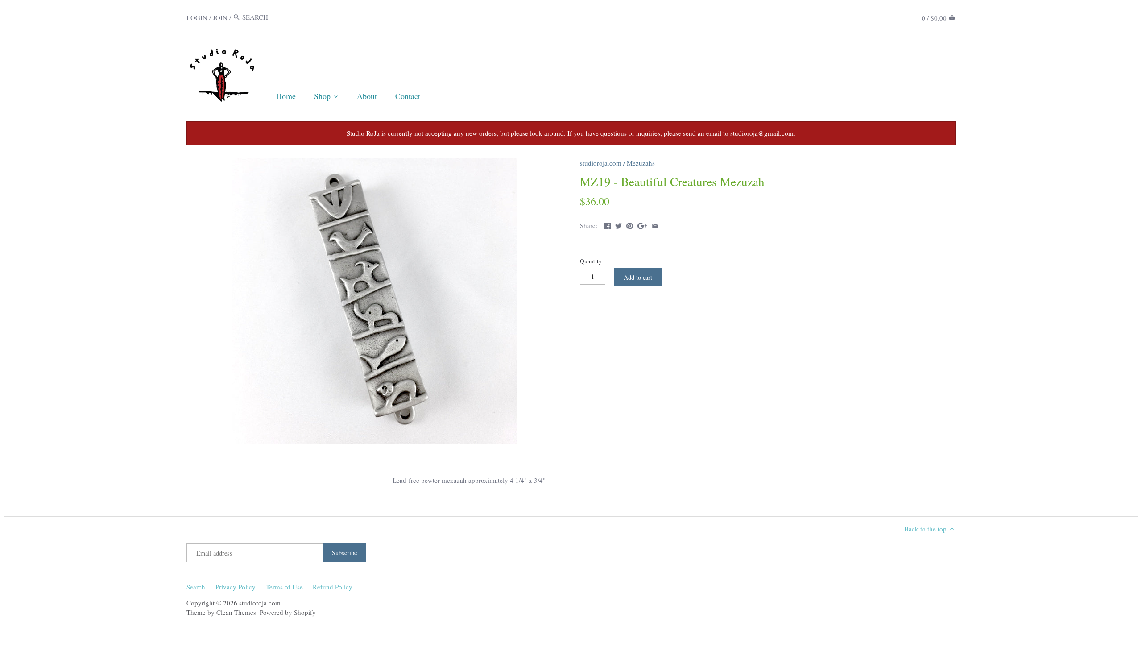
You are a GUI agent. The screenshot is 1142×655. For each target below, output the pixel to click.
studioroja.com (600, 162)
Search (195, 586)
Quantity (591, 261)
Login (196, 16)
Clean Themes (236, 612)
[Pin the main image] (629, 224)
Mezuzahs (641, 162)
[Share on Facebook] (607, 224)
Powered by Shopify (288, 612)
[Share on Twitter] (618, 224)
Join (220, 16)
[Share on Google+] (642, 224)
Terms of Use (284, 586)
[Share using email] (655, 224)
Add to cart (638, 277)
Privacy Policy (235, 586)
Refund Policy (332, 586)
